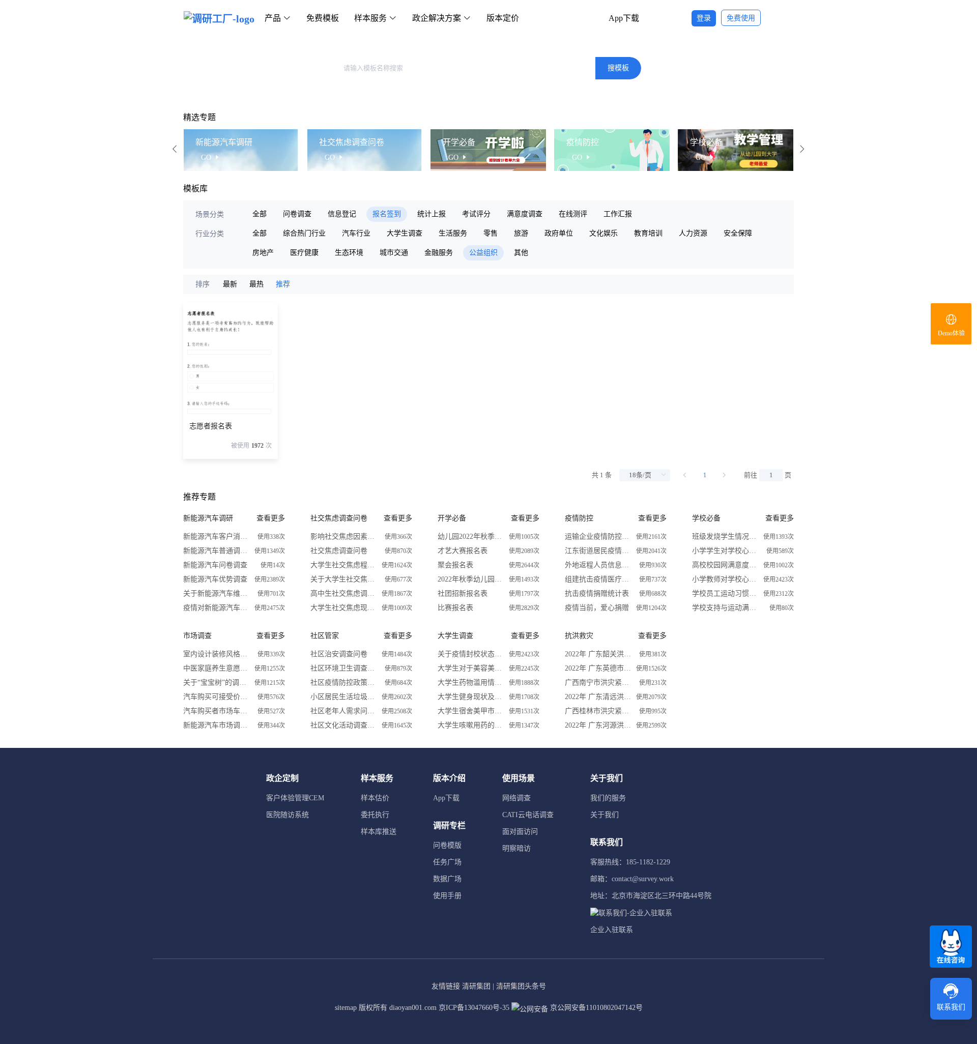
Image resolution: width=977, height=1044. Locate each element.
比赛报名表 (455, 608)
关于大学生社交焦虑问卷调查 (343, 579)
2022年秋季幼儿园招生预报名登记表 (471, 579)
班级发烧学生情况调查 (725, 536)
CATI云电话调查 (528, 815)
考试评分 (476, 214)
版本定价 (502, 18)
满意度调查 (524, 214)
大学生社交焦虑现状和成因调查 (343, 608)
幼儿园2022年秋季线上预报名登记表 (471, 536)
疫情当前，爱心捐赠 (597, 608)
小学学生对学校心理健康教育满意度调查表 (725, 551)
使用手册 (447, 896)
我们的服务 (608, 798)
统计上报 (431, 214)
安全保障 (738, 233)
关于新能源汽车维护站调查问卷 (216, 593)
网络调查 (516, 798)
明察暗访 (516, 848)
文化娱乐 (603, 233)
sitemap (346, 1007)
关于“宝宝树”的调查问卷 (216, 682)
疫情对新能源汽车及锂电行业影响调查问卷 (216, 608)
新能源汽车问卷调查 (215, 565)
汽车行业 (356, 233)
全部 (259, 214)
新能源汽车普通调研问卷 (216, 551)
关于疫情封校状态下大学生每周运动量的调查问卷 (471, 654)
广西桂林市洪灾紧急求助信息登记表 (598, 711)
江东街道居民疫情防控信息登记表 (598, 551)
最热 (256, 284)
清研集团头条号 (521, 986)
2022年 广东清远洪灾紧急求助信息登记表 (598, 697)
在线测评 (573, 214)
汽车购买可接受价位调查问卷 (216, 697)
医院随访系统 (287, 815)
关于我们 (604, 815)
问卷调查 (297, 214)
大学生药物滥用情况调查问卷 (471, 682)
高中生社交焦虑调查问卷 (343, 593)
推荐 (283, 284)
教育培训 (648, 233)
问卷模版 (447, 845)
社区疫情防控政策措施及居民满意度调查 (343, 682)
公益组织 (483, 252)
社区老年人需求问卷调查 (343, 711)
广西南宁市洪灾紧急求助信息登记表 (598, 682)
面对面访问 (520, 831)
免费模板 (322, 18)
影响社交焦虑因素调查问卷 (343, 536)
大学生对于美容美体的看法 (471, 668)
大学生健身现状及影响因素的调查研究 (471, 697)
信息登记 (342, 214)
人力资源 (693, 233)
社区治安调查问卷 (338, 654)
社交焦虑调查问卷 (338, 551)
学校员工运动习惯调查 (725, 593)
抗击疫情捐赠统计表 (597, 593)
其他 (521, 252)
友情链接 (446, 986)
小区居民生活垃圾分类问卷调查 (343, 697)
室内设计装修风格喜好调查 (216, 654)
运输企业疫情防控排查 (598, 536)
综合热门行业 (304, 233)
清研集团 (476, 986)
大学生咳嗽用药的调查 (471, 725)
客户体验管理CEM (295, 798)
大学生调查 (404, 233)
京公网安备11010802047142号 (595, 1007)
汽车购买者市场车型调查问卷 (216, 711)
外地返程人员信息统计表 (598, 565)
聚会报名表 (455, 565)
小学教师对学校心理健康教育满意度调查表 (725, 579)
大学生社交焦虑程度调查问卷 (343, 565)
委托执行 (375, 815)
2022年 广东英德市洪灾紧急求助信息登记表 (598, 668)
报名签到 (386, 214)
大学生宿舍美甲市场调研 (471, 711)
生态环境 (349, 252)
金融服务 (438, 252)
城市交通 (394, 252)
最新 (230, 284)
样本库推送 (378, 831)
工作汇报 (618, 214)
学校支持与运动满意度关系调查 (725, 608)
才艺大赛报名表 (462, 551)
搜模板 (618, 68)
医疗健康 (304, 252)
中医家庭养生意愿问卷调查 (216, 668)
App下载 (624, 18)
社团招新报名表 (462, 593)
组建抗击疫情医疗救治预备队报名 (598, 579)
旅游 (521, 233)
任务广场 (447, 862)
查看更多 (270, 518)
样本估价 (375, 798)
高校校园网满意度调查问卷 (725, 565)
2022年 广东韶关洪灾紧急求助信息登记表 (598, 654)
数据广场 (447, 879)
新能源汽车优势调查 (215, 579)
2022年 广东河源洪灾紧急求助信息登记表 (598, 725)
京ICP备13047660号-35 (474, 1007)
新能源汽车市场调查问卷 (216, 725)
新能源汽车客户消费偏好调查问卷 (216, 536)
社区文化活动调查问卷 (343, 725)
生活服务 (453, 233)
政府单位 (558, 233)
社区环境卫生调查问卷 (343, 668)
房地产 (263, 252)
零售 (490, 233)
